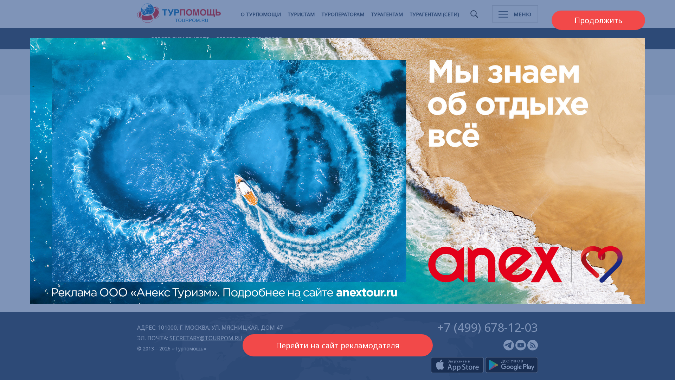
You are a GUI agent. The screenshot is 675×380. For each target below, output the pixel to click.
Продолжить (598, 20)
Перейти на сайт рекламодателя (337, 345)
